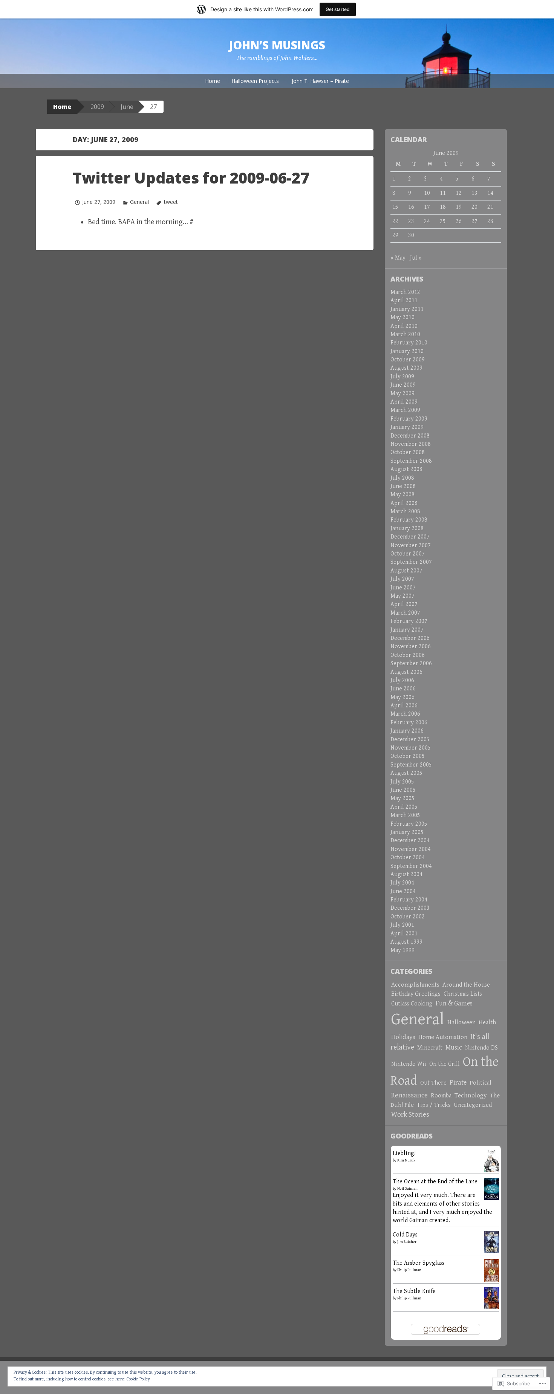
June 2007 (403, 587)
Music (453, 1047)
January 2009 (407, 427)
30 (411, 235)
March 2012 (405, 292)
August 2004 (406, 874)
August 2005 (406, 773)
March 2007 (405, 613)
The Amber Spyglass (418, 1263)
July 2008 (402, 478)
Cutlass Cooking (412, 1003)
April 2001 (404, 933)
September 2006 (411, 663)
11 (443, 193)
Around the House (466, 985)
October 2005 (407, 756)
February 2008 (408, 519)
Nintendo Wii (408, 1064)
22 (395, 221)
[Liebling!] (491, 1162)
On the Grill (444, 1064)
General (139, 201)
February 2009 (408, 418)
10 (427, 193)
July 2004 (402, 882)
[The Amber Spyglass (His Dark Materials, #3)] (491, 1270)
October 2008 (407, 452)
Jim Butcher (406, 1241)
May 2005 (402, 798)
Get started (338, 9)
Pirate (458, 1082)
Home (212, 80)
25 (443, 221)
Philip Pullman (409, 1270)
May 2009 (402, 393)
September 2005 (411, 764)
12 (459, 193)
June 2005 (403, 790)
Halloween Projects (255, 80)
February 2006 (408, 722)
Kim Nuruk (406, 1160)
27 (474, 221)
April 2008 (404, 503)
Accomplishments (415, 985)
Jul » (416, 258)
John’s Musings (277, 45)
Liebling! (404, 1153)
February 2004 (408, 899)
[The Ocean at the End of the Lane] (491, 1188)
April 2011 (404, 300)
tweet (171, 201)
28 (490, 221)
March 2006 (405, 714)
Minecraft (429, 1047)
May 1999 (402, 950)
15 (395, 207)
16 (411, 207)
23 (411, 221)
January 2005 (407, 832)
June (127, 107)
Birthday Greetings (416, 994)
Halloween (461, 1022)
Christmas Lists (463, 994)
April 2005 (404, 807)
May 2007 (402, 596)
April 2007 (404, 604)
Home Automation (442, 1037)
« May (398, 258)
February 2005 (408, 824)
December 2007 (410, 536)
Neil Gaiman (407, 1188)
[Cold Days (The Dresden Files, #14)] (491, 1241)
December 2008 (410, 435)
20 (474, 207)
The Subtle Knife (414, 1291)
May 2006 (402, 697)
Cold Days (405, 1234)
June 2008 (403, 486)
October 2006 (407, 655)
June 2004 (403, 891)
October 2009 (407, 359)
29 (395, 235)
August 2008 (406, 469)
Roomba (441, 1095)
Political (480, 1082)
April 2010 (404, 326)
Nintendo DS (481, 1047)
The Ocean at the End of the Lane (435, 1181)
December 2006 (410, 638)
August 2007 (406, 570)
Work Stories (410, 1114)
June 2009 (403, 385)
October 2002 (407, 916)
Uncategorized (473, 1105)
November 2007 (410, 545)
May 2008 (402, 494)
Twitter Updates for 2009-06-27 (191, 177)
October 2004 (407, 857)
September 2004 (411, 866)
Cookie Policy (138, 1379)
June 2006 (403, 688)
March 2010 (405, 334)
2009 (97, 107)
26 (459, 221)
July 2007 (402, 579)
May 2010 (402, 317)
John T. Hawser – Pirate (320, 80)
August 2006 (406, 672)
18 (443, 207)
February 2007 (408, 621)
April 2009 (404, 401)
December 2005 (410, 739)
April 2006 (404, 705)
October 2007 (407, 553)
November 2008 (410, 444)
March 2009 (405, 410)
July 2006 (402, 680)
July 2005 (402, 781)
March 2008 (405, 511)
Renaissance (409, 1095)
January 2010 (407, 351)
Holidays (403, 1037)
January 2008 (407, 528)
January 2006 (407, 730)
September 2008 (411, 461)
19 (459, 207)
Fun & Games (454, 1003)
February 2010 (408, 342)
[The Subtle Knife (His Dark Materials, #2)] (491, 1297)
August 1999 (406, 942)
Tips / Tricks (434, 1105)
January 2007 (407, 629)
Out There (433, 1082)
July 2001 (402, 925)
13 (474, 193)
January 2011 (407, 309)
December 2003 (410, 908)
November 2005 (410, 747)
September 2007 (411, 562)
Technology (471, 1095)
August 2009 (406, 368)
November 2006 (410, 646)
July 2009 (402, 376)
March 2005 (405, 815)
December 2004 (410, 840)
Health (487, 1022)
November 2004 (410, 849)
